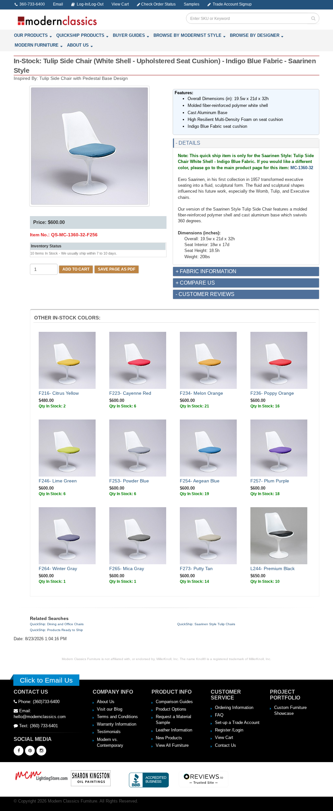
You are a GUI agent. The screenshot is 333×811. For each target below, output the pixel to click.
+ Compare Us (195, 283)
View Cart (224, 737)
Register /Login (229, 730)
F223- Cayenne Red (130, 393)
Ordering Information (234, 707)
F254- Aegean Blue (200, 480)
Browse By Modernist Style (187, 35)
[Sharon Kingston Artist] (91, 777)
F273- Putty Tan (196, 568)
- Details (188, 143)
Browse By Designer (254, 35)
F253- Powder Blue (129, 480)
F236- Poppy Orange (272, 393)
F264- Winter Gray (58, 568)
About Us (78, 45)
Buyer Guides (129, 35)
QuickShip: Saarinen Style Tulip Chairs (206, 624)
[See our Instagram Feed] (41, 751)
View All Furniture (172, 745)
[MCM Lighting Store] (42, 775)
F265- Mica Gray (126, 568)
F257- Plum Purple (269, 480)
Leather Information (174, 730)
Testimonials (109, 731)
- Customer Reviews (205, 294)
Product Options (171, 709)
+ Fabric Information (206, 271)
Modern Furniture (37, 45)
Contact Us (225, 745)
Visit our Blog (109, 709)
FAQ (219, 715)
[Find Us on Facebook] (18, 751)
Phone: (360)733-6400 (38, 701)
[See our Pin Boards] (30, 751)
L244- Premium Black (272, 568)
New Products (169, 737)
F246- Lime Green (58, 480)
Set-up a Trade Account (237, 722)
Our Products (31, 35)
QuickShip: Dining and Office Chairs (57, 624)
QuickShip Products (80, 35)
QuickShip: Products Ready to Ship (56, 630)
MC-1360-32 (301, 167)
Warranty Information (116, 724)
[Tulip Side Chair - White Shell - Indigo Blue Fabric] (89, 146)
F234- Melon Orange (201, 393)
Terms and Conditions (117, 716)
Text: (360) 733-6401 (38, 725)
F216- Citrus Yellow (59, 393)
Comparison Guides (174, 701)
